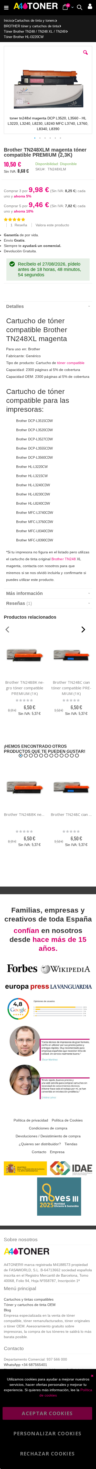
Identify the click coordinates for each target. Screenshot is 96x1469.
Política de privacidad (31, 1120)
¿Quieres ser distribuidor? (40, 1144)
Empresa (57, 1152)
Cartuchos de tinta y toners (35, 20)
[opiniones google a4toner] (48, 1021)
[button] (85, 56)
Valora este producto (52, 225)
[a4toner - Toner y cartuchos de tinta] (36, 8)
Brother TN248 (63, 559)
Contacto (39, 1152)
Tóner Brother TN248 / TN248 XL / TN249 (35, 31)
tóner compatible (70, 363)
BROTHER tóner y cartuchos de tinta (31, 26)
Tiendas (71, 1144)
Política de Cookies (67, 1120)
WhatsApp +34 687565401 (25, 1365)
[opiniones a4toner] (48, 1060)
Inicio (8, 20)
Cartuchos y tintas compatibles (29, 1299)
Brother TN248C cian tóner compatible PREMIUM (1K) (71, 688)
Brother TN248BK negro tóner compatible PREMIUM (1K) (24, 688)
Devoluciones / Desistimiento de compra (48, 1136)
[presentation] (48, 306)
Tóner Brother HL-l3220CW (24, 37)
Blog (7, 1310)
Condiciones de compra (48, 1128)
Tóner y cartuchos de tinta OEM (30, 1305)
